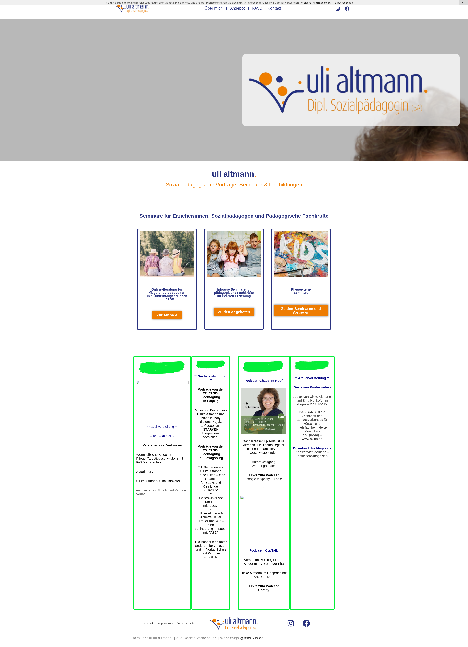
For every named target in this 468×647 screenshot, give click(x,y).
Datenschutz (185, 623)
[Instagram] (337, 8)
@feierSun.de (251, 638)
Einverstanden (344, 2)
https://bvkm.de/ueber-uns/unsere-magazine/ (312, 454)
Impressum (165, 623)
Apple (277, 479)
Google (251, 479)
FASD (259, 8)
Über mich (214, 8)
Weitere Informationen (316, 2)
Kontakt (274, 8)
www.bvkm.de (312, 439)
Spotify (265, 479)
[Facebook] (347, 8)
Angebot (237, 8)
